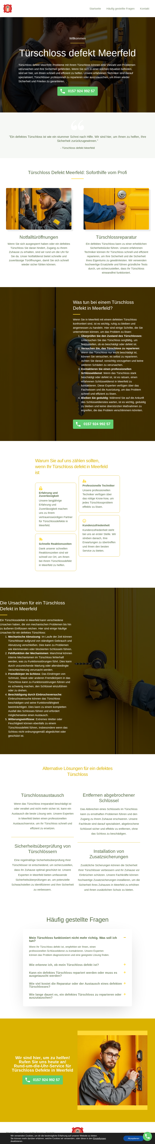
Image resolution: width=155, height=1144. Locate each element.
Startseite (95, 8)
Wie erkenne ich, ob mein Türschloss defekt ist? (64, 964)
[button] (77, 939)
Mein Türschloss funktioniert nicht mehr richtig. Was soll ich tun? (73, 939)
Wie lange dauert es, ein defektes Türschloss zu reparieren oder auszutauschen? (75, 996)
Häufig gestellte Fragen (120, 8)
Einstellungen (99, 1138)
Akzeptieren (133, 1138)
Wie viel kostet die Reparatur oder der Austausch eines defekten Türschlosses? (75, 985)
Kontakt (144, 8)
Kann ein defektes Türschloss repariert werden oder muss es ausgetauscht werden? (73, 974)
